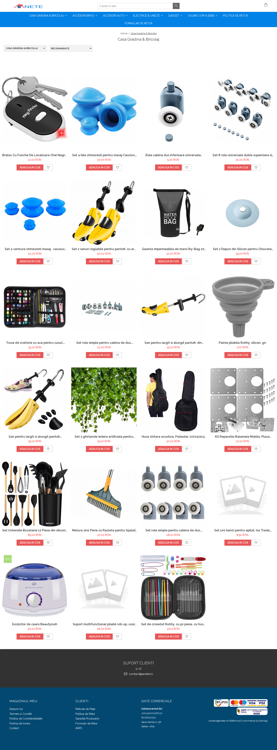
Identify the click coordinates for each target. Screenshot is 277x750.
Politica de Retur (235, 15)
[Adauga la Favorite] (48, 167)
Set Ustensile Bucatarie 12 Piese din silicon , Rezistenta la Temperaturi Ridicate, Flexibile (34, 530)
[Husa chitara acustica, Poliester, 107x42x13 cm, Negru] (173, 400)
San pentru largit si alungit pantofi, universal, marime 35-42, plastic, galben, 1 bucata (34, 436)
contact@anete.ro (140, 674)
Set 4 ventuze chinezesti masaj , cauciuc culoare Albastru (35, 249)
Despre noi (16, 708)
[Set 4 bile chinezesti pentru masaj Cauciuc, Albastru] (104, 109)
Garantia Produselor (87, 718)
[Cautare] (176, 6)
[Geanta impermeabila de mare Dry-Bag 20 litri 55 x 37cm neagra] (173, 212)
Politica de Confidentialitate (25, 718)
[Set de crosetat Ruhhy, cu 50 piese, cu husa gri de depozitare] (173, 588)
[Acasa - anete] (28, 6)
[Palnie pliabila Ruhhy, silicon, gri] (242, 306)
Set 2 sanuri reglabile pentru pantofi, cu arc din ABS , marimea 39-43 (104, 249)
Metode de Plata (85, 708)
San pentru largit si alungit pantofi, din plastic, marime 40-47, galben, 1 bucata (173, 343)
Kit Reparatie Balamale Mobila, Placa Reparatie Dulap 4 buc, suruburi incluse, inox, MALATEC (242, 436)
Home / (125, 33)
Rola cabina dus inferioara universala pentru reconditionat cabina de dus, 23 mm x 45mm (173, 155)
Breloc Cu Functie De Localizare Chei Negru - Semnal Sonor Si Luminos (34, 155)
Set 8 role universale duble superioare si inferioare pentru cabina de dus (242, 155)
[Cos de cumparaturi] (265, 5)
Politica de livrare (19, 723)
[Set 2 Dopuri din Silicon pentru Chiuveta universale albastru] (242, 212)
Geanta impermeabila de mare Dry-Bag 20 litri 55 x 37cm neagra (173, 249)
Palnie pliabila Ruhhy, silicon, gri (242, 343)
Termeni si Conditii (20, 713)
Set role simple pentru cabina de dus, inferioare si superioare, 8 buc (104, 343)
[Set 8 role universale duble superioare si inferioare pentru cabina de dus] (242, 109)
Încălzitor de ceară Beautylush (34, 624)
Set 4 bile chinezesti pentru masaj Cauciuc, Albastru (104, 155)
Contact (14, 728)
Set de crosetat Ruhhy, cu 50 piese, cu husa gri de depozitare (173, 624)
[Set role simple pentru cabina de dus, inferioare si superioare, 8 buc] (104, 306)
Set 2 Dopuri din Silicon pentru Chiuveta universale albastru (242, 249)
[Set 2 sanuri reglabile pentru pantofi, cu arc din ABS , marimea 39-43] (104, 212)
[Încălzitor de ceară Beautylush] (34, 588)
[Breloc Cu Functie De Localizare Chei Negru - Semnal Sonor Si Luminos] (34, 109)
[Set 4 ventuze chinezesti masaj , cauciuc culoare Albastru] (34, 212)
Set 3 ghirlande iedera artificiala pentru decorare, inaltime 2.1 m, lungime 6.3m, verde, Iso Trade (104, 436)
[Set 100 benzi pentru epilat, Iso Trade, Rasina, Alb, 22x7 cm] (242, 494)
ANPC (78, 728)
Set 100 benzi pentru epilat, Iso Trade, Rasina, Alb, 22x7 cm (242, 530)
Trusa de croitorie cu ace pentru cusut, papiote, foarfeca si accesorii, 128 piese (34, 343)
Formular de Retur (138, 23)
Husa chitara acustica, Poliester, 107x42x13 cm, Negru (173, 436)
